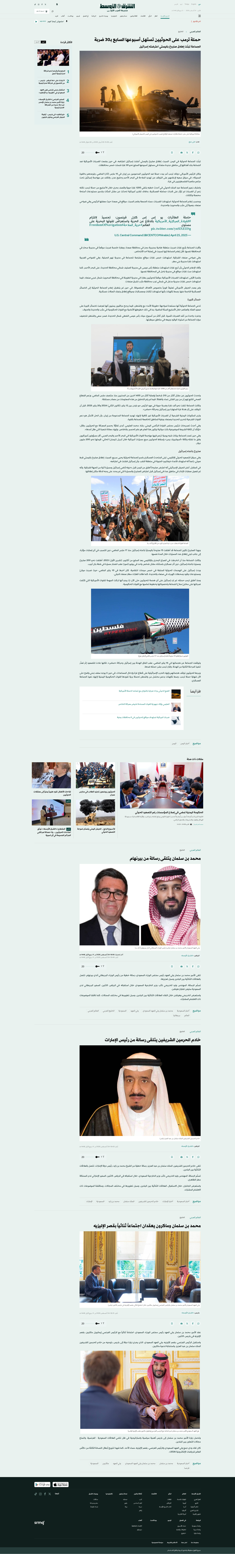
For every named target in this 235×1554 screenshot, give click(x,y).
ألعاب (63, 16)
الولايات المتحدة (181, 1500)
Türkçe (187, 4)
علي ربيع (192, 142)
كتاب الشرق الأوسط (165, 1507)
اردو (181, 4)
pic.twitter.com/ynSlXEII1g (171, 229)
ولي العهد (134, 1010)
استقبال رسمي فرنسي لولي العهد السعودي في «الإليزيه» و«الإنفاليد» (52, 91)
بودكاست (70, 16)
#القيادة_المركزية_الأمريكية (173, 221)
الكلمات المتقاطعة (137, 1526)
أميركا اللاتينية (182, 1514)
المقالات (169, 1500)
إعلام (140, 1511)
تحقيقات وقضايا (181, 1530)
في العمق (85, 16)
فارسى (176, 4)
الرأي (150, 16)
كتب (140, 1500)
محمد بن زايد (113, 1201)
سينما (140, 1507)
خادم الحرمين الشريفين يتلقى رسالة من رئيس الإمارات (153, 1040)
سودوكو (139, 1530)
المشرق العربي (194, 1511)
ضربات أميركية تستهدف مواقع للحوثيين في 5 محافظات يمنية (143, 717)
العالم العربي (195, 31)
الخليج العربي (108, 1010)
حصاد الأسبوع (182, 1526)
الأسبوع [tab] (38, 42)
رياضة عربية (197, 1530)
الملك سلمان (128, 1201)
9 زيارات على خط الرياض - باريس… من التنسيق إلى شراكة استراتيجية (51, 82)
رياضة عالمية (197, 1533)
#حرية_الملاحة (132, 225)
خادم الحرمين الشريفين (148, 1201)
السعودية (122, 1010)
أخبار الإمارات (167, 1201)
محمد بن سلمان (166, 1463)
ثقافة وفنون (133, 16)
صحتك (125, 1500)
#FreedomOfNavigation (106, 225)
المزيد (56, 16)
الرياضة (94, 16)
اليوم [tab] (43, 42)
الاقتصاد (143, 16)
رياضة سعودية (196, 1526)
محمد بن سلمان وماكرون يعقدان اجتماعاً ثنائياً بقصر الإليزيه (147, 1226)
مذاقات (95, 1500)
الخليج (180, 31)
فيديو (78, 16)
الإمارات (89, 1201)
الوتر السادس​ (138, 1503)
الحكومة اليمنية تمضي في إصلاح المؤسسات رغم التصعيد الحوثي (169, 812)
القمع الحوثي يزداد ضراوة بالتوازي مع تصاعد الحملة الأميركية (144, 691)
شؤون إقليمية (197, 1514)
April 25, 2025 (179, 235)
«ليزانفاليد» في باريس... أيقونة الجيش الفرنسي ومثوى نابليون (53, 116)
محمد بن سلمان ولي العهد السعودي (158, 1010)
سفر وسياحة (94, 1503)
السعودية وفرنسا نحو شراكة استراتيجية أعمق (54, 72)
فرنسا (186, 1468)
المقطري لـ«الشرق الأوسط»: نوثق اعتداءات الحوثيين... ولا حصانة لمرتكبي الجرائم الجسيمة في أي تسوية (54, 832)
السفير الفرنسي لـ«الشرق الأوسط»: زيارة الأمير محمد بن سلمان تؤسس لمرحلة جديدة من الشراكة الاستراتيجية (51, 103)
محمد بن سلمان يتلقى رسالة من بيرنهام (165, 859)
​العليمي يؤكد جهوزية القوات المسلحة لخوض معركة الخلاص (144, 704)
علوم (125, 1503)
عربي (199, 4)
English (193, 4)
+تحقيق (183, 1533)
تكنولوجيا (114, 16)
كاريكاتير (169, 1503)
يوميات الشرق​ (103, 16)
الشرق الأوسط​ (165, 16)
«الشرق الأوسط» (187, 955)
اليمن (174, 743)
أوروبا (184, 1503)
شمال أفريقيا (194, 1507)
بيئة (126, 1507)
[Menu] (199, 16)
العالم (156, 16)
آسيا (184, 1507)
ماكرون (105, 1463)
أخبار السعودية (183, 1010)
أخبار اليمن (184, 743)
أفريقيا (184, 1511)
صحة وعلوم (123, 16)
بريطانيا (176, 1015)
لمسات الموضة (94, 1507)
